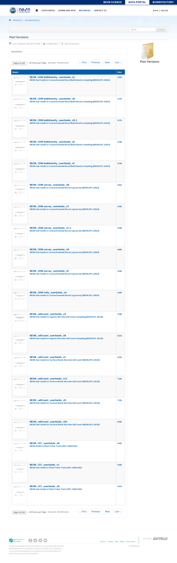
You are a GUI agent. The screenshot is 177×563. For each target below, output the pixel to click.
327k (119, 120)
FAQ (116, 542)
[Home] (10, 20)
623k (119, 357)
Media (122, 542)
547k (119, 486)
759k (119, 314)
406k (119, 249)
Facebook (30, 540)
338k (119, 141)
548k (119, 464)
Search (161, 29)
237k (119, 98)
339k (119, 163)
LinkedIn (40, 540)
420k (119, 271)
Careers (110, 542)
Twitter (35, 540)
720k (119, 378)
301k (119, 184)
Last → (118, 62)
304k (119, 206)
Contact (103, 542)
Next (107, 62)
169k (119, 292)
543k (119, 443)
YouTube (45, 540)
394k (119, 227)
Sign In (155, 10)
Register (164, 10)
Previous (95, 62)
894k (119, 421)
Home (36, 10)
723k (119, 400)
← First (83, 62)
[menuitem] (48, 10)
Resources (17, 20)
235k (119, 77)
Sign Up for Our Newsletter (18, 540)
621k (119, 335)
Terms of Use (130, 542)
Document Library (32, 20)
